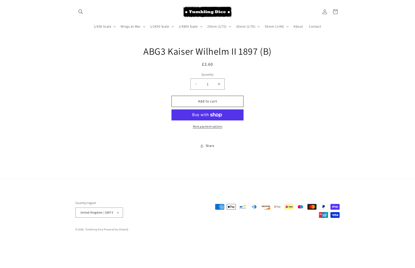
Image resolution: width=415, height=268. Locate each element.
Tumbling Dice (94, 229)
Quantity (207, 74)
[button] (80, 11)
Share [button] (210, 145)
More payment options (207, 126)
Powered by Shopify (116, 229)
